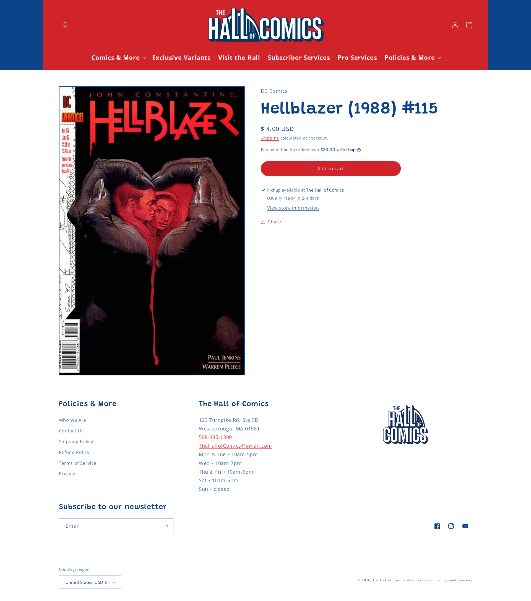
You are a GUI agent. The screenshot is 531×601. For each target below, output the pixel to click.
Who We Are (73, 420)
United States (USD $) (87, 582)
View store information (293, 208)
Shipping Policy (76, 442)
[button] (66, 25)
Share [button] (274, 222)
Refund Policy (74, 452)
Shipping (270, 138)
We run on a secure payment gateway (439, 580)
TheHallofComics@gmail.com (235, 445)
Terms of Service (78, 463)
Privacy (67, 474)
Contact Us (71, 431)
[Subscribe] (166, 525)
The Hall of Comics (389, 580)
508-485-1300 (215, 437)
